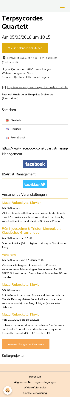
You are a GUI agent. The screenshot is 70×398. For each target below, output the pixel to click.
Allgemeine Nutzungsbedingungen (35, 382)
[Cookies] (7, 390)
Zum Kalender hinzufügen (26, 48)
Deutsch (15, 120)
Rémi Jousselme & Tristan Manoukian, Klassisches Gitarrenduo (31, 230)
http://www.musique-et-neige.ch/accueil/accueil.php (37, 87)
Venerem (9, 254)
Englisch (15, 129)
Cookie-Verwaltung (35, 393)
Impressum (35, 376)
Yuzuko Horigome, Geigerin (26, 344)
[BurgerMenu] (62, 6)
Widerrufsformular (35, 387)
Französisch (18, 137)
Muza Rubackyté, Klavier (21, 202)
